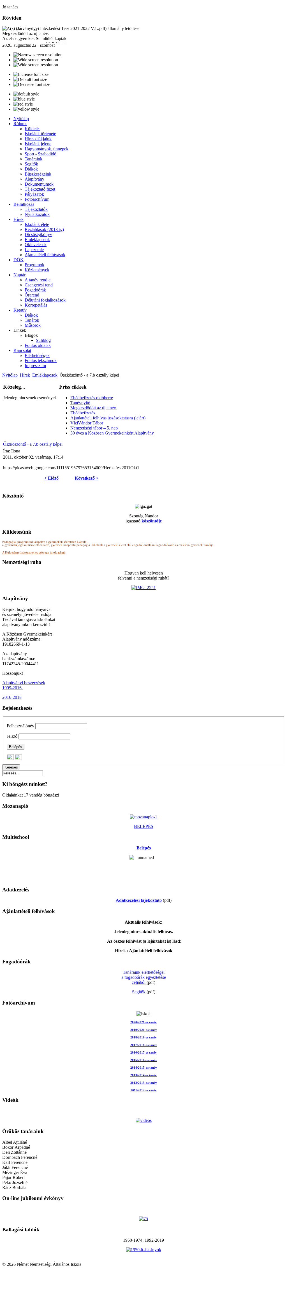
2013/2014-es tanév (143, 1075)
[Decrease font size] (31, 84)
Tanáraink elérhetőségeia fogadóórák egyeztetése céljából (143, 977)
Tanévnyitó (80, 402)
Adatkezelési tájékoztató (139, 900)
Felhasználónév (20, 725)
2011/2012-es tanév (144, 1090)
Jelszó (12, 736)
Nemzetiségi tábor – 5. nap (94, 428)
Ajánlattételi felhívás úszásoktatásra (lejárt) (107, 417)
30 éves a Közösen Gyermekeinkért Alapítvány (112, 433)
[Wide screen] (35, 59)
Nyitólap (10, 375)
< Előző (51, 478)
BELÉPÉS (143, 826)
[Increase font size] (30, 74)
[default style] (26, 94)
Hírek (25, 375)
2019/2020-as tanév (143, 1029)
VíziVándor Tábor (86, 423)
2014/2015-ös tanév (143, 1067)
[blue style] (24, 99)
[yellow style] (26, 109)
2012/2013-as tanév (143, 1082)
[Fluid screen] (35, 64)
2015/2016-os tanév (143, 1060)
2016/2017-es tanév (143, 1052)
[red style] (23, 104)
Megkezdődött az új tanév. (93, 407)
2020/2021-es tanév (143, 1022)
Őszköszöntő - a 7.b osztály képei (33, 444)
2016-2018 (12, 697)
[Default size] (30, 79)
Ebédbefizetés (82, 412)
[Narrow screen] (38, 54)
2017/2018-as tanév (143, 1045)
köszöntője (152, 521)
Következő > (86, 478)
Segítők (139, 991)
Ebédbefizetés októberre (91, 397)
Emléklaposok (44, 375)
